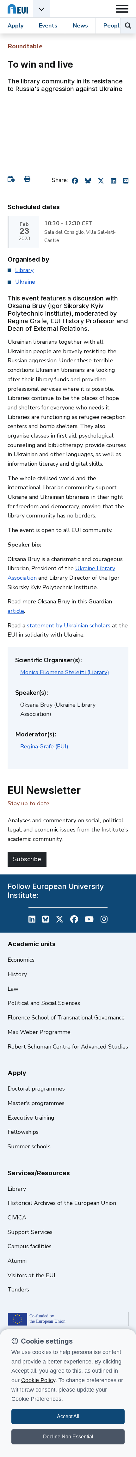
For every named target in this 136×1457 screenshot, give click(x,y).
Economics (21, 960)
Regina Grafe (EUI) (44, 746)
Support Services (30, 1232)
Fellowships (23, 1132)
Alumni (17, 1261)
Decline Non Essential (68, 1436)
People (113, 25)
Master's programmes (36, 1103)
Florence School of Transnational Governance (66, 1017)
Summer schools (29, 1146)
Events (48, 25)
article (16, 611)
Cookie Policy (38, 1380)
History (17, 974)
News (80, 25)
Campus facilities (30, 1246)
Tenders (18, 1289)
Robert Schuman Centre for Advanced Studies (68, 1046)
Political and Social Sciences (44, 1003)
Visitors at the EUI (31, 1275)
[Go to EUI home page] (18, 9)
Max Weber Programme (39, 1032)
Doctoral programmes (36, 1088)
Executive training (31, 1117)
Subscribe (27, 859)
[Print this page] (28, 179)
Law (13, 989)
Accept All (68, 1416)
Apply (15, 25)
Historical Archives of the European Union (62, 1203)
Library (24, 270)
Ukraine (25, 282)
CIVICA (17, 1217)
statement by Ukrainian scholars (67, 625)
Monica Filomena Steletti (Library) (64, 672)
